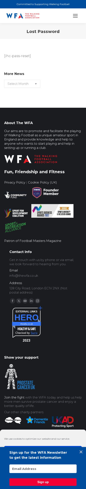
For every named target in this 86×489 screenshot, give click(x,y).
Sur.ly (34, 332)
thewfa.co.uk (26, 324)
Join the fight (14, 397)
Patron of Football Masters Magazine (32, 241)
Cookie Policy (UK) (42, 182)
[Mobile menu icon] (75, 15)
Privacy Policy (14, 182)
